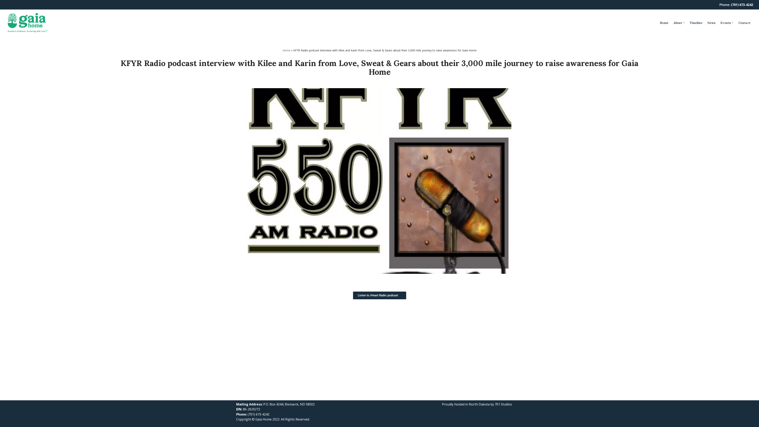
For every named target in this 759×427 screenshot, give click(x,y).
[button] (684, 23)
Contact (744, 23)
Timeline (696, 23)
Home (664, 23)
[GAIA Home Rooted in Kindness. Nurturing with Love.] (27, 22)
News (711, 23)
